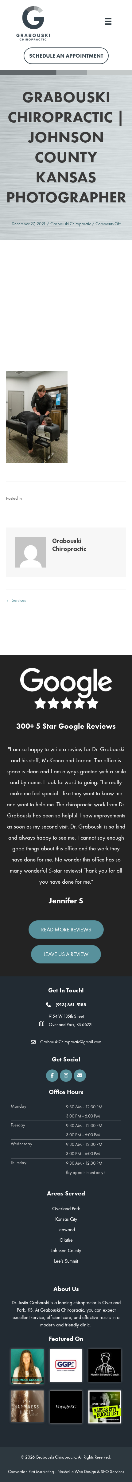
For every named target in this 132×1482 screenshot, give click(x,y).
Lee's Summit (66, 1261)
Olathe (66, 1240)
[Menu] (108, 21)
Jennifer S (66, 901)
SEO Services (112, 1471)
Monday (18, 1106)
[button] (52, 1075)
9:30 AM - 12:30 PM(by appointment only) (85, 1167)
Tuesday (18, 1125)
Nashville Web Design (76, 1471)
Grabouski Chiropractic (70, 223)
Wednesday (21, 1143)
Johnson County (66, 1250)
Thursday (18, 1162)
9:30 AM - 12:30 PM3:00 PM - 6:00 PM (84, 1111)
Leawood (66, 1229)
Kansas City (66, 1219)
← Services (16, 600)
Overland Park (66, 1208)
